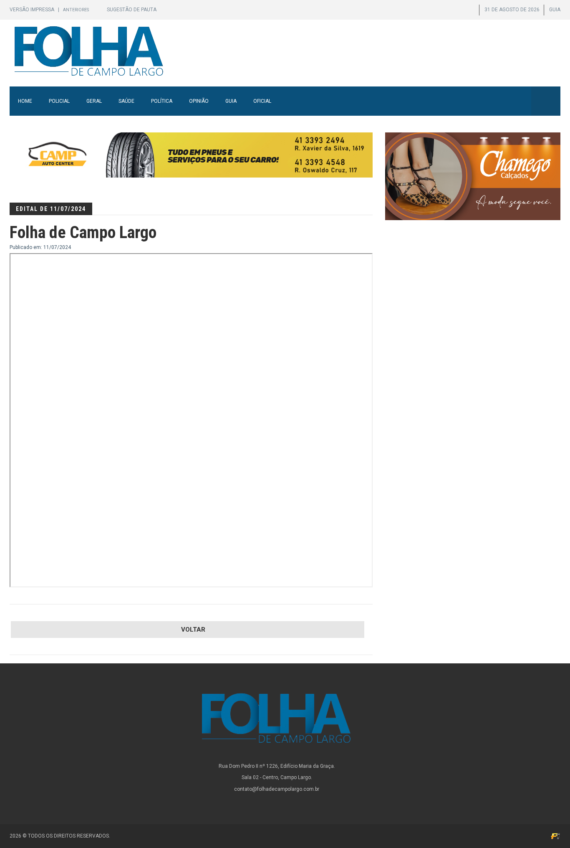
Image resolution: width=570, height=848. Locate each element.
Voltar (193, 629)
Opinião (199, 101)
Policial (59, 101)
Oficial (262, 101)
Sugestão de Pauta (131, 10)
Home (25, 101)
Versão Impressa (32, 10)
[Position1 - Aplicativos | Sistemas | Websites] (555, 836)
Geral (94, 101)
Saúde (126, 101)
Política (161, 101)
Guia (231, 101)
